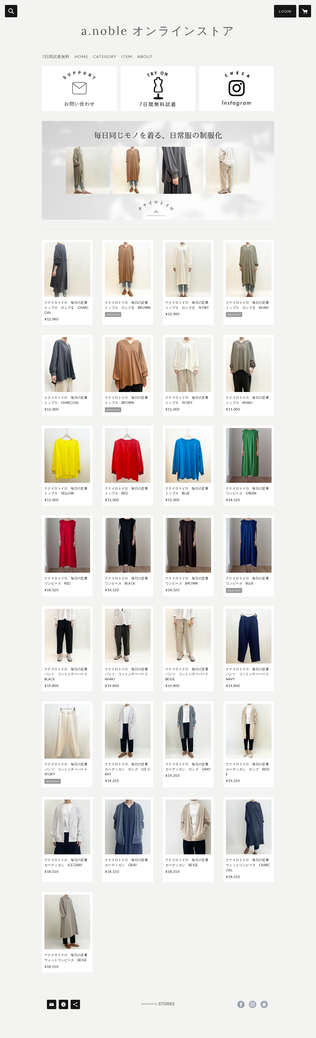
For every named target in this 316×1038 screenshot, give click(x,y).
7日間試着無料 (56, 56)
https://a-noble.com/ (264, 1004)
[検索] (11, 11)
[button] (285, 11)
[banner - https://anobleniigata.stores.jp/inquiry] (79, 88)
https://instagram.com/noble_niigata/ (252, 1004)
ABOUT (145, 56)
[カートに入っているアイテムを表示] (305, 11)
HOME (81, 56)
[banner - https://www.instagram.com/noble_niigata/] (236, 88)
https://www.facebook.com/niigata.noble (241, 1004)
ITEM (126, 56)
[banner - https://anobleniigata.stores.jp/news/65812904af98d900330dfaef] (158, 88)
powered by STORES (158, 1005)
